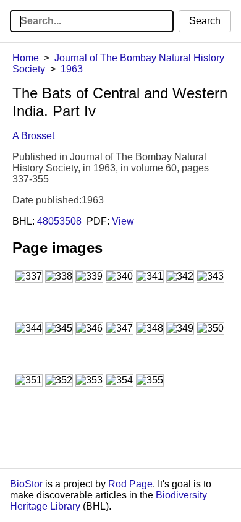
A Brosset (33, 135)
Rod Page (130, 484)
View (123, 221)
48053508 (59, 221)
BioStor (26, 484)
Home (25, 58)
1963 (72, 69)
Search (205, 20)
